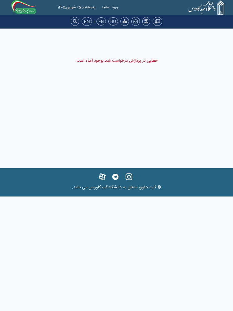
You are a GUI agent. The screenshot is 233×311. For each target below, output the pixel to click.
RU (113, 22)
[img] (75, 21)
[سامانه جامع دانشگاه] (157, 21)
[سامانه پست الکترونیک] (135, 21)
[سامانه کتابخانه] (124, 21)
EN (87, 22)
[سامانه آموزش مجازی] (146, 21)
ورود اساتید (109, 7)
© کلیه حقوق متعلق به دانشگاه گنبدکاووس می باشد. (116, 187)
